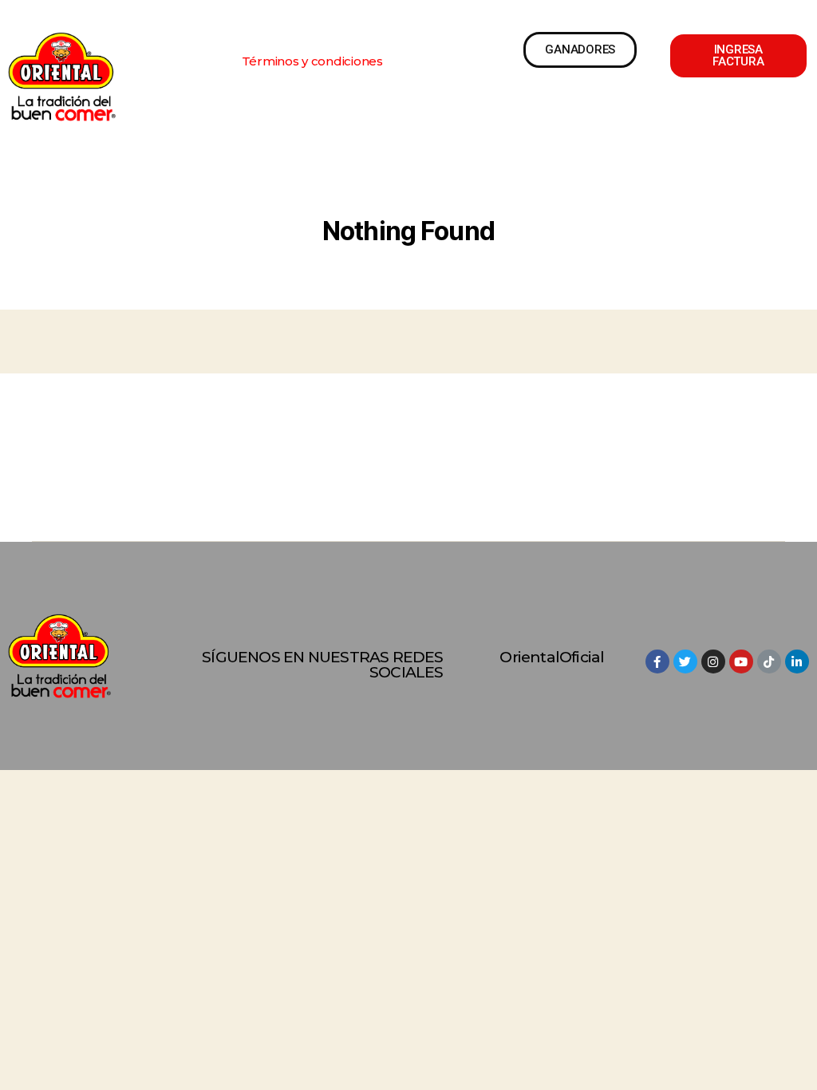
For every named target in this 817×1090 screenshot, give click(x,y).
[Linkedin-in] (797, 661)
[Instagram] (713, 661)
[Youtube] (741, 661)
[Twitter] (685, 661)
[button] (312, 61)
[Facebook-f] (657, 661)
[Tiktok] (769, 661)
